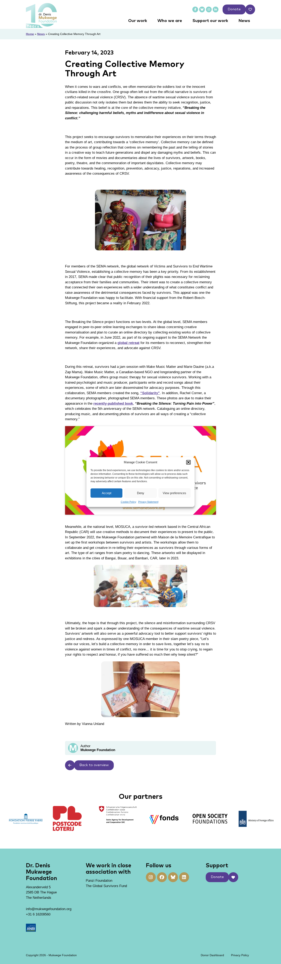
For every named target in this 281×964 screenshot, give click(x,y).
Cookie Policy (128, 502)
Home (30, 34)
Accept (106, 493)
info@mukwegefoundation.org (48, 909)
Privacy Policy (240, 955)
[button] (188, 462)
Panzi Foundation (99, 881)
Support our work (210, 21)
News (244, 21)
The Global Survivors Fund (106, 886)
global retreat (128, 343)
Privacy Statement (148, 502)
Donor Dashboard (212, 955)
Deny (140, 493)
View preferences (174, 493)
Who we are (169, 21)
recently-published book (113, 403)
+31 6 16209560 (38, 914)
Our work (137, 21)
